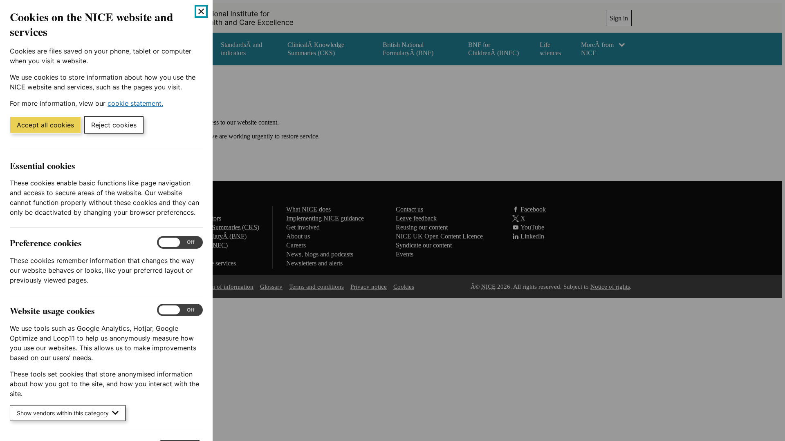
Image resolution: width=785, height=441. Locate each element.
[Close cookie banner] (201, 11)
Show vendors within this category (63, 413)
